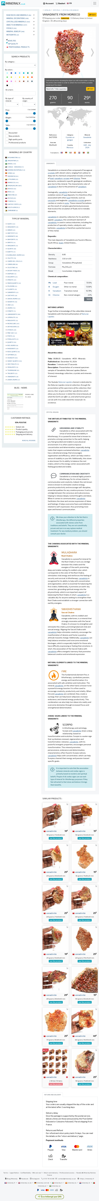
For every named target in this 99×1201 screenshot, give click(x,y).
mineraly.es (72, 1183)
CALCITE (11, 258)
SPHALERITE (12, 367)
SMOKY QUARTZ (14, 361)
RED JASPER (12, 345)
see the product (56, 838)
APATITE (11, 242)
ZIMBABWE (13, 210)
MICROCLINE (13, 323)
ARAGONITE (12, 245)
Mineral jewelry (15, 31)
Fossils (11, 28)
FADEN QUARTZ (14, 283)
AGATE (11, 224)
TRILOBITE (12, 373)
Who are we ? (37, 1173)
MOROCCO (13, 182)
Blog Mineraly (12, 1178)
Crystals (56, 10)
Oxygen (56, 287)
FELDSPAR (12, 286)
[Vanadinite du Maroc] (62, 152)
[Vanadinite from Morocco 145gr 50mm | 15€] (84, 815)
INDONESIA (13, 176)
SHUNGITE (12, 358)
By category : (10, 62)
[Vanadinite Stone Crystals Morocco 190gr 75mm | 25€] (84, 1061)
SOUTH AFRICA (14, 207)
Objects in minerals (16, 25)
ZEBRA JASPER (13, 379)
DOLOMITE (12, 277)
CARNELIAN (12, 264)
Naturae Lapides (65, 382)
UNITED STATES (14, 204)
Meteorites (12, 35)
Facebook (24, 1178)
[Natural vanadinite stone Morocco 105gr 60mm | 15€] (84, 979)
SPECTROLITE (13, 364)
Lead (55, 283)
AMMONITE (12, 236)
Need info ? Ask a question (56, 89)
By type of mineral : (9, 99)
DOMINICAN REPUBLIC (16, 170)
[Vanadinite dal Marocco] (70, 152)
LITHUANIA (13, 179)
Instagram (35, 1178)
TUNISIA (12, 201)
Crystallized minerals (18, 21)
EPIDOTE (11, 280)
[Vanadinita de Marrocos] (84, 152)
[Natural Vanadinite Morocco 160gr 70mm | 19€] (56, 815)
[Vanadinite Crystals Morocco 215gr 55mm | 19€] (56, 938)
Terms (5, 1173)
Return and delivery (51, 1173)
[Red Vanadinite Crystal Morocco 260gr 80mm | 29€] (56, 979)
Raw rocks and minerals (18, 15)
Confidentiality (25, 1173)
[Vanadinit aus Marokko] (66, 152)
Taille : (8, 125)
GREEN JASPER (13, 298)
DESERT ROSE (13, 270)
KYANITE (11, 311)
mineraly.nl (85, 1183)
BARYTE (11, 252)
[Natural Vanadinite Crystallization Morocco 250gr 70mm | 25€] (84, 897)
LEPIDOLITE (12, 317)
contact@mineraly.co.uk (67, 1178)
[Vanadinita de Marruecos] (75, 152)
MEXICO (12, 188)
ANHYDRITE (12, 239)
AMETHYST (12, 233)
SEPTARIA (11, 355)
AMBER (11, 230)
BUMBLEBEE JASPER (15, 255)
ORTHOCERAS (13, 326)
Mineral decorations (17, 18)
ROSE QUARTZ (13, 351)
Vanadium (57, 291)
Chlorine (56, 295)
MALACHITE (12, 320)
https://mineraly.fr (87, 1178)
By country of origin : (28, 99)
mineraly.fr (11, 1183)
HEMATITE (12, 302)
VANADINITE (12, 376)
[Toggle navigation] (94, 3)
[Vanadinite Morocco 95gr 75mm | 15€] (84, 856)
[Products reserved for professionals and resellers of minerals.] (67, 1077)
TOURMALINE (13, 370)
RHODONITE (12, 348)
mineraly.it (58, 1183)
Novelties (11, 41)
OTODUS (11, 330)
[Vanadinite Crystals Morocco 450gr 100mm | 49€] (84, 1020)
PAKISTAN (12, 195)
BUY (92, 15)
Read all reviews (28, 440)
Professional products (19, 47)
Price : (8, 110)
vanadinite (51, 831)
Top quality (12, 44)
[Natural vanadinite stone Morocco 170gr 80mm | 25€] (56, 1020)
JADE (10, 305)
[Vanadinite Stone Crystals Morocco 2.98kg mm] (56, 1061)
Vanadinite (87, 137)
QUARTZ (11, 342)
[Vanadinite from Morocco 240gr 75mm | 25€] (56, 897)
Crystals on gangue (70, 10)
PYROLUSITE (12, 339)
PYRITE (11, 336)
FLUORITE (12, 289)
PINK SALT (12, 333)
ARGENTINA (13, 160)
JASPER (11, 308)
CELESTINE (12, 267)
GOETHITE (12, 295)
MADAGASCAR (15, 185)
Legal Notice (14, 1173)
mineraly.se (55, 1186)
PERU (11, 192)
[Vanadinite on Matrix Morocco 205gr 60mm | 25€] (56, 856)
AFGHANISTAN (14, 157)
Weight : (9, 118)
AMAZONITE (12, 227)
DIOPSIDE (11, 273)
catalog (47, 10)
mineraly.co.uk (26, 1183)
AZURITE (11, 248)
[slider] (7, 113)
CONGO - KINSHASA (16, 167)
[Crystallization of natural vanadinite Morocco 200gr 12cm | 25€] (84, 938)
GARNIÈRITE (12, 292)
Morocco (70, 147)
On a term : (10, 90)
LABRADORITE (13, 314)
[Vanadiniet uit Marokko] (79, 152)
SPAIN (11, 173)
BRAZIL (12, 163)
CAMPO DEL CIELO (14, 261)
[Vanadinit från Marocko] (88, 152)
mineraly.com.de (43, 1183)
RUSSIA (12, 198)
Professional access (67, 1173)
